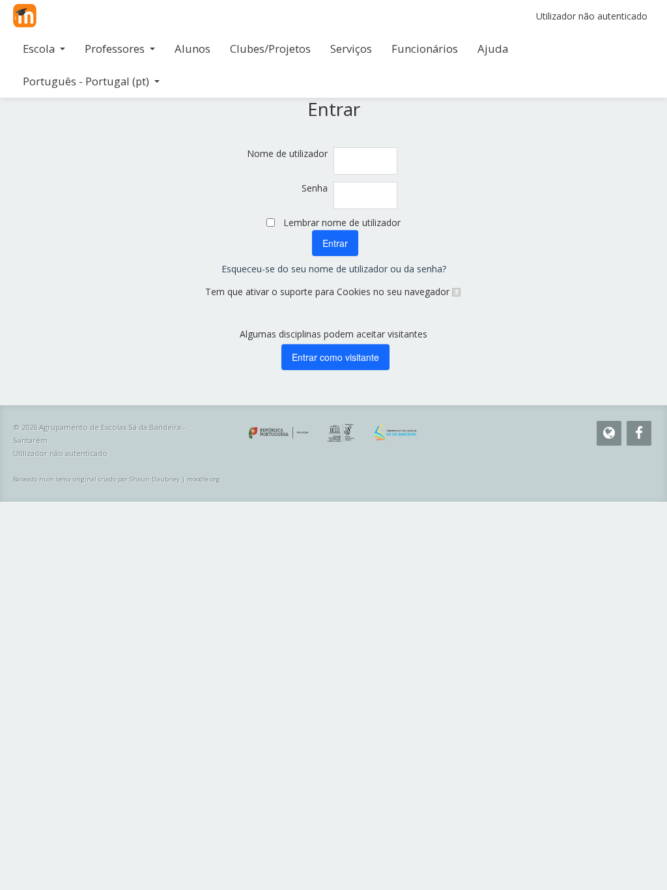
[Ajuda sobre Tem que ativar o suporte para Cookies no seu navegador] (455, 291)
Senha (315, 188)
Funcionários (424, 48)
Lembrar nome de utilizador (342, 222)
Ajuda (492, 48)
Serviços (351, 48)
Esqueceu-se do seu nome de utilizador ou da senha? (333, 269)
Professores (115, 48)
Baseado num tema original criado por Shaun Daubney (96, 479)
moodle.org (203, 479)
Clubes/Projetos (270, 48)
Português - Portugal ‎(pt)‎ (86, 81)
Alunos (192, 48)
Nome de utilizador (287, 153)
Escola (39, 48)
